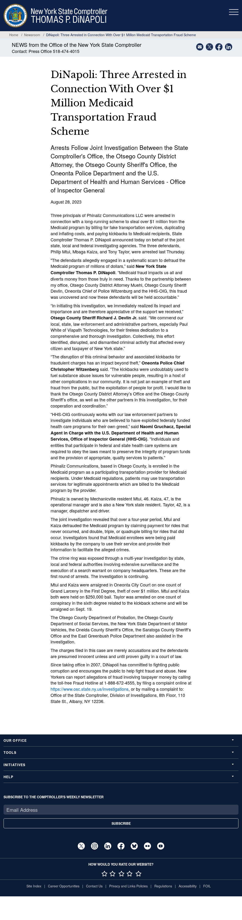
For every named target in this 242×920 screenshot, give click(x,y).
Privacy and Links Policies (128, 886)
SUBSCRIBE (121, 823)
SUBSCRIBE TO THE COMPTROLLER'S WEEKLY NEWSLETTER (54, 796)
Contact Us (94, 886)
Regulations (163, 886)
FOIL (207, 886)
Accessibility (188, 886)
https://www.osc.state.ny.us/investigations (90, 689)
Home (13, 34)
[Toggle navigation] (233, 12)
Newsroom (32, 34)
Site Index (33, 886)
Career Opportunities (63, 886)
